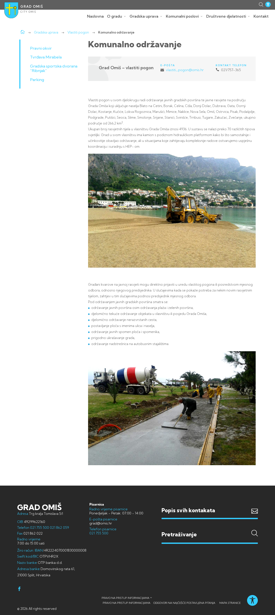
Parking (37, 79)
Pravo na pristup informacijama (125, 598)
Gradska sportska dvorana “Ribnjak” (53, 68)
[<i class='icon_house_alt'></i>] (22, 32)
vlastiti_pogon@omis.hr (185, 70)
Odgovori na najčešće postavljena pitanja (184, 602)
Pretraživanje (210, 526)
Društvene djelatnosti (226, 16)
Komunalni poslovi (182, 16)
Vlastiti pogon (78, 32)
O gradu (114, 16)
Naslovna (95, 16)
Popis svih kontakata (188, 510)
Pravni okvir (41, 48)
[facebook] (19, 589)
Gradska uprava (144, 16)
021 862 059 (59, 527)
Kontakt (261, 16)
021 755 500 (39, 527)
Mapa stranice (230, 602)
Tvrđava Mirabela (46, 57)
